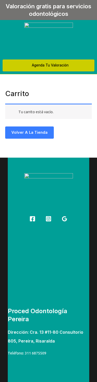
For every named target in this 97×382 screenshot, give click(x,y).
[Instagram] (48, 219)
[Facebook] (32, 219)
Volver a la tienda (29, 132)
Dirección (18, 332)
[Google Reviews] (65, 219)
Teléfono (15, 353)
